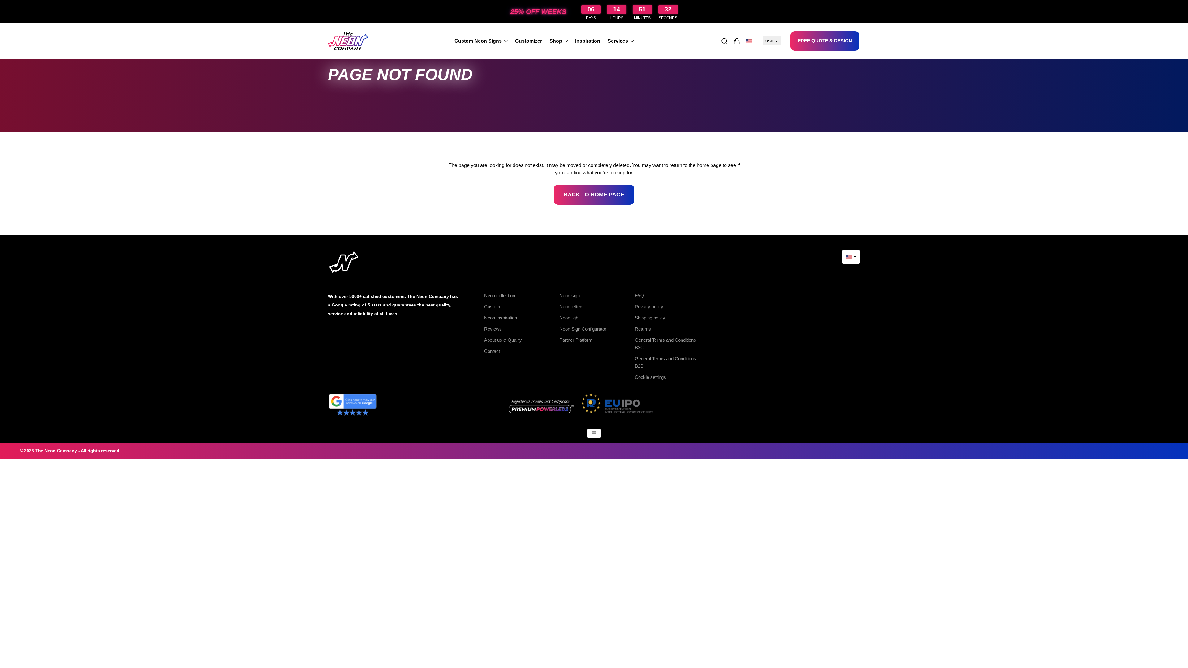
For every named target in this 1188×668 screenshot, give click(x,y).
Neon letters (571, 306)
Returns (643, 329)
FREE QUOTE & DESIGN (825, 40)
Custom (492, 306)
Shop (555, 41)
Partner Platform (575, 340)
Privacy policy (649, 306)
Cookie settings (650, 377)
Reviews (493, 329)
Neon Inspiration (500, 317)
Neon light (569, 317)
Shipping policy (650, 317)
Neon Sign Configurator (582, 329)
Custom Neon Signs (478, 41)
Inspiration (587, 41)
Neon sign (569, 295)
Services (618, 41)
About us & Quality (503, 340)
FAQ (639, 295)
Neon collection (499, 295)
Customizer (528, 41)
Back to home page (594, 194)
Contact (492, 351)
